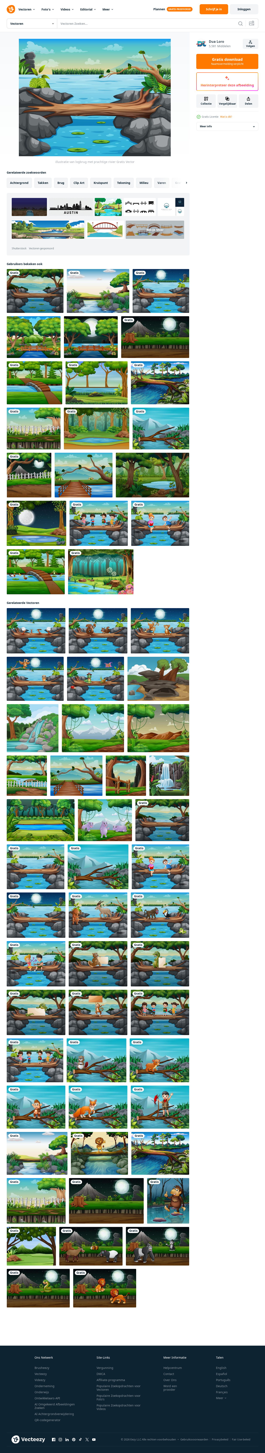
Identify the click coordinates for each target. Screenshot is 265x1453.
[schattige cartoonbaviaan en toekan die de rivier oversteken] (160, 915)
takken (43, 183)
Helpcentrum (172, 1368)
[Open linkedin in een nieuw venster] (67, 1439)
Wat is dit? (226, 116)
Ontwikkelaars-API (47, 1398)
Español (221, 1374)
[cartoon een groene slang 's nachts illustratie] (38, 1288)
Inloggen (244, 9)
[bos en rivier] (41, 820)
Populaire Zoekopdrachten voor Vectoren (119, 1388)
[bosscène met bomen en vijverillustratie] (152, 475)
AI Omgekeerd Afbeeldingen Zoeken (55, 1406)
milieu (144, 183)
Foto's (45, 9)
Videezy (40, 1380)
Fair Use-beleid (241, 1439)
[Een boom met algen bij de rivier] (160, 382)
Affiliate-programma (111, 1380)
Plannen (159, 9)
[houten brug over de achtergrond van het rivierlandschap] (83, 475)
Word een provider (170, 1388)
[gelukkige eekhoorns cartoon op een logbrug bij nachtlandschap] (98, 630)
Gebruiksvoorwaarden (194, 1439)
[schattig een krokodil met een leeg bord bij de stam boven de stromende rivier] (160, 963)
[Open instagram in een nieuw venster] (60, 1439)
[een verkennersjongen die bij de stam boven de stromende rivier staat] (160, 1107)
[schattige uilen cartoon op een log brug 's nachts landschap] (35, 679)
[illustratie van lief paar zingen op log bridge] (36, 963)
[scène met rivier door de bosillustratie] (161, 428)
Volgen (250, 46)
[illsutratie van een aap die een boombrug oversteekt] (36, 1107)
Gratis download (227, 61)
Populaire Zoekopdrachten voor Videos (119, 1407)
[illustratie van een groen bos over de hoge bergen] (31, 1246)
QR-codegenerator (48, 1420)
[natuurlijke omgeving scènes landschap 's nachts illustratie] (29, 475)
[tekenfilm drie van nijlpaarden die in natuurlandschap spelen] (105, 820)
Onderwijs (42, 1392)
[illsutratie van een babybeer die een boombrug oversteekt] (159, 1060)
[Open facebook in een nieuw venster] (53, 1439)
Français (222, 1392)
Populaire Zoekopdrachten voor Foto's (119, 1397)
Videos (65, 9)
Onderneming (44, 1386)
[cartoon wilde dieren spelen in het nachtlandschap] (91, 1246)
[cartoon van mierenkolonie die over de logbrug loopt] (36, 630)
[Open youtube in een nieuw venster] (94, 1439)
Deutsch (222, 1386)
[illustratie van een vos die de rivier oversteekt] (98, 1107)
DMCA (101, 1374)
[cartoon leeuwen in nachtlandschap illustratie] (104, 1288)
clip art (79, 183)
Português (223, 1380)
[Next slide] (183, 183)
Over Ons (170, 1380)
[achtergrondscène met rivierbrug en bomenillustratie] (34, 382)
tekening (123, 183)
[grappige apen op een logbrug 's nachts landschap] (160, 630)
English (221, 1368)
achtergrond (19, 183)
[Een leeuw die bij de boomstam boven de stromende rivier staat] (99, 1153)
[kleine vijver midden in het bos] (96, 428)
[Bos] (100, 571)
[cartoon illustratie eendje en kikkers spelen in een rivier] (36, 571)
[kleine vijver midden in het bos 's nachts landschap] (36, 523)
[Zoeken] (240, 23)
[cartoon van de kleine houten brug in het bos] (34, 337)
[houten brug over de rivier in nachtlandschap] (91, 337)
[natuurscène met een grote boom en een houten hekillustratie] (34, 428)
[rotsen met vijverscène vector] (158, 679)
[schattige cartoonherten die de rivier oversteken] (98, 915)
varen (162, 183)
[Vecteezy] (11, 9)
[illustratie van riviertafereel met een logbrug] (35, 291)
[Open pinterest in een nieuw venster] (73, 1439)
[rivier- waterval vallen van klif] (169, 776)
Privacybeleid (220, 1439)
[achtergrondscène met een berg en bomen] (158, 728)
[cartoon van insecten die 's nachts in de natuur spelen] (95, 679)
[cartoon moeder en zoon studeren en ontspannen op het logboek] (160, 523)
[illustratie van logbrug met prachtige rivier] (35, 866)
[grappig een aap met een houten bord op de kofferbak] (98, 1012)
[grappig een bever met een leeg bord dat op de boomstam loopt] (98, 963)
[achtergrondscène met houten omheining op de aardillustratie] (126, 776)
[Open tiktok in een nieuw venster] (80, 1439)
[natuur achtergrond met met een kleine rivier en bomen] (27, 776)
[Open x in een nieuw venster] (87, 1439)
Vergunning (105, 1368)
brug (60, 183)
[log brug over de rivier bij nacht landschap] (161, 291)
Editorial (86, 9)
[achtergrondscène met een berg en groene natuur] (93, 728)
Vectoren (24, 9)
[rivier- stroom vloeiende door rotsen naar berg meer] (32, 728)
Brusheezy (42, 1368)
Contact (168, 1374)
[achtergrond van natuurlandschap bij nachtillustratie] (155, 337)
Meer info (206, 126)
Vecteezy (41, 1374)
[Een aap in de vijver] (168, 1201)
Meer (106, 9)
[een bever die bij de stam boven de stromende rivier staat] (96, 1060)
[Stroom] (98, 291)
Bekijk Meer (155, 230)
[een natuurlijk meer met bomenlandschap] (97, 382)
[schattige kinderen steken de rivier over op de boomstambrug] (99, 523)
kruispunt (101, 183)
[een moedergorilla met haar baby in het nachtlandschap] (157, 1246)
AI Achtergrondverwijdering (54, 1414)
